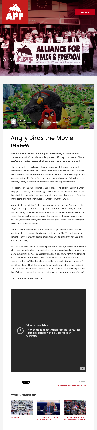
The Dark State (16, 417)
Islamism (80, 385)
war (85, 385)
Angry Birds (62, 385)
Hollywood (72, 385)
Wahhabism (55, 123)
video (49, 123)
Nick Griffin (23, 120)
